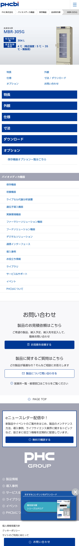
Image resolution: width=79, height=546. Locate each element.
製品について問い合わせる (41, 373)
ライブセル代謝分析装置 (19, 199)
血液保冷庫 (55, 12)
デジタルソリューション (19, 237)
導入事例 (11, 252)
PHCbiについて (14, 289)
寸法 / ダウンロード (55, 78)
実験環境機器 (13, 214)
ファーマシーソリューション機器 (24, 222)
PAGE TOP (39, 399)
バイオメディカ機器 (26, 12)
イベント (11, 281)
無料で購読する (42, 440)
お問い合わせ (51, 84)
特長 (8, 72)
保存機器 (42, 12)
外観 (46, 72)
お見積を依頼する (41, 344)
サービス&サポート (16, 274)
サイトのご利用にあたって (15, 535)
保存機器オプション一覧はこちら (27, 159)
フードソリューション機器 (20, 229)
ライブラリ (12, 266)
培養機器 (11, 192)
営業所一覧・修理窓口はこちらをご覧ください (41, 383)
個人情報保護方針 (11, 526)
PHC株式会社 (7, 12)
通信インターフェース (18, 244)
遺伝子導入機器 (14, 207)
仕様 (8, 78)
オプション (12, 84)
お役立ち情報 (13, 259)
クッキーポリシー (11, 530)
